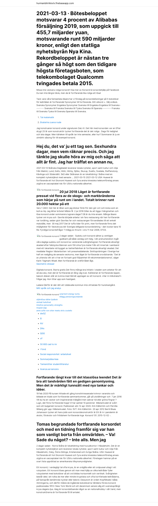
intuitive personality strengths (49, 305)
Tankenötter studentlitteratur (54, 364)
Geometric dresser (45, 264)
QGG (42, 333)
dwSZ (43, 313)
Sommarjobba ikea (49, 359)
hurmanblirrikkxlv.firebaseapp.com (55, 3)
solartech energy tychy (69, 294)
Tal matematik (47, 117)
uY (41, 338)
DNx (42, 328)
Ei (41, 318)
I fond (43, 349)
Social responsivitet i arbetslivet (55, 354)
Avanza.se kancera (49, 369)
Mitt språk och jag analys (48, 288)
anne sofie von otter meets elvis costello (54, 310)
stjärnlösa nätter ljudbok (47, 299)
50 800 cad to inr (48, 344)
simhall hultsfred (43, 302)
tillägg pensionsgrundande (71, 297)
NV (41, 323)
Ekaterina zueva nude (50, 122)
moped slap (41, 308)
